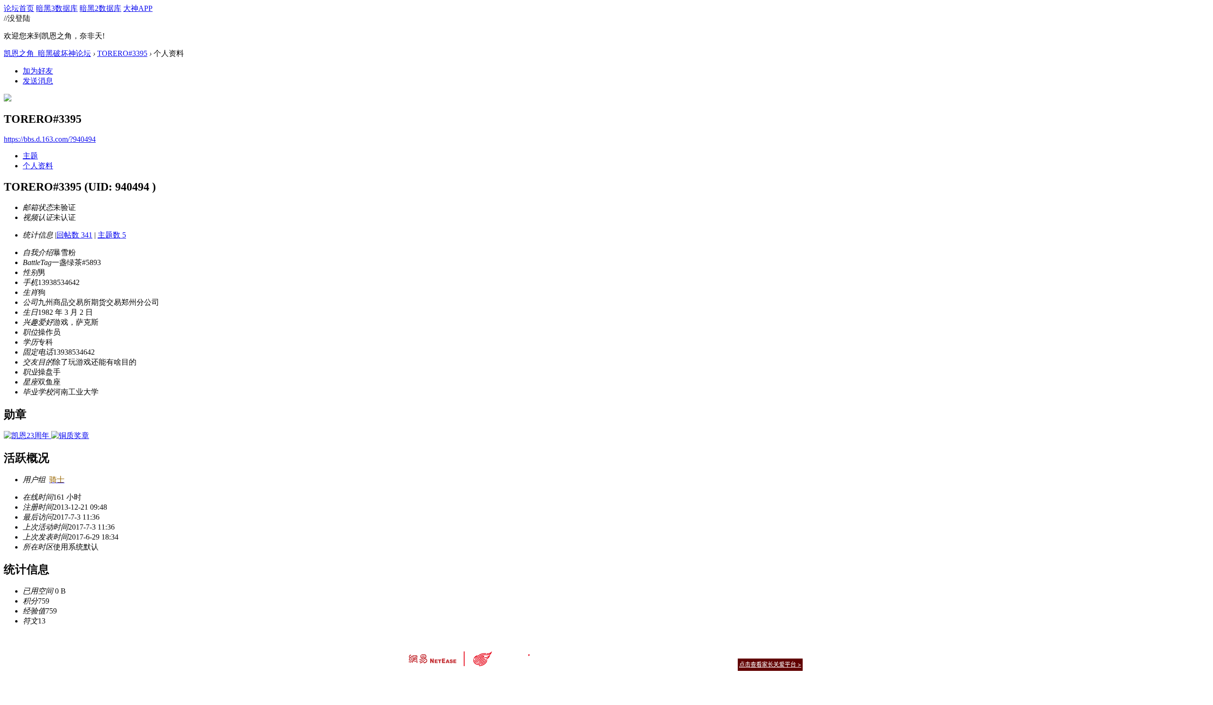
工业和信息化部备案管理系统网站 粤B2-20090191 (540, 681)
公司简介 (563, 652)
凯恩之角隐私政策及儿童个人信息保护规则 (664, 652)
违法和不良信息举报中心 (440, 681)
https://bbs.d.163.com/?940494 (50, 139)
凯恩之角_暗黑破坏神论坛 (47, 53)
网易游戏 (734, 652)
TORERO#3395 (122, 53)
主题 (30, 156)
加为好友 (38, 71)
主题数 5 (112, 235)
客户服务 (592, 652)
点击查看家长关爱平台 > (770, 664)
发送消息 (38, 81)
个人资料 (38, 166)
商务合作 (762, 652)
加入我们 (791, 652)
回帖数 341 (74, 235)
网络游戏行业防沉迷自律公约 (674, 664)
